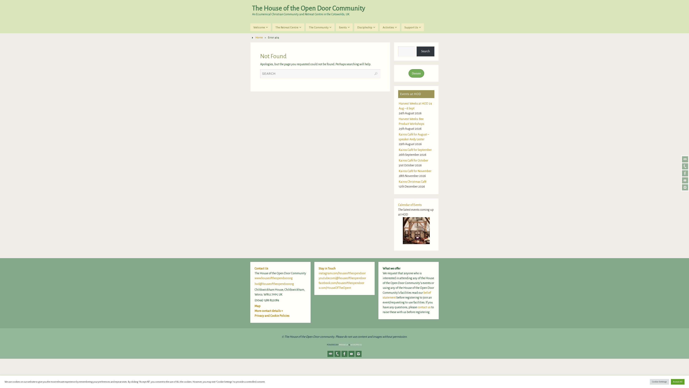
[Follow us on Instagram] (685, 187)
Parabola (343, 345)
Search (425, 51)
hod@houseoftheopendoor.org (274, 284)
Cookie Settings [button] (659, 382)
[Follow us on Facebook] (685, 173)
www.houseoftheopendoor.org (274, 278)
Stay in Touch (327, 268)
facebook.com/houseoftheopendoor (341, 283)
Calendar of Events (410, 205)
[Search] (376, 73)
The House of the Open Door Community (308, 8)
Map (258, 306)
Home (259, 37)
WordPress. (356, 345)
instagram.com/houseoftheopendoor (342, 273)
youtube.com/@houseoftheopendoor (342, 278)
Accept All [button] (677, 382)
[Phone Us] (685, 166)
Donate (416, 73)
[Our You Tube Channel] (685, 180)
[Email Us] (685, 159)
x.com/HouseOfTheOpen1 (335, 288)
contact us (424, 307)
